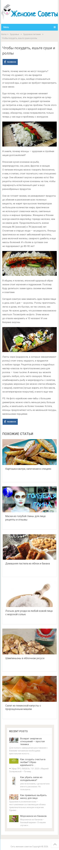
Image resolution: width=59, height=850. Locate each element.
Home (4, 34)
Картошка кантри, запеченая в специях (28, 468)
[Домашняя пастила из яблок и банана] (29, 547)
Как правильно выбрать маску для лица (33, 796)
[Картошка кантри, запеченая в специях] (29, 452)
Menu (6, 27)
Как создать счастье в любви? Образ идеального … (32, 762)
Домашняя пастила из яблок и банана (27, 563)
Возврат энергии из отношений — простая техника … (32, 741)
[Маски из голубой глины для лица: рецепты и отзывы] (29, 499)
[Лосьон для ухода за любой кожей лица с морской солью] (29, 594)
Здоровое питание (32, 34)
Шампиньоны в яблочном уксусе (25, 658)
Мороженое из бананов (33, 816)
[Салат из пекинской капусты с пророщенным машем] (29, 689)
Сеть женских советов (21, 846)
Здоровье (14, 34)
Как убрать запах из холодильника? (31, 779)
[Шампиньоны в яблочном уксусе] (29, 641)
